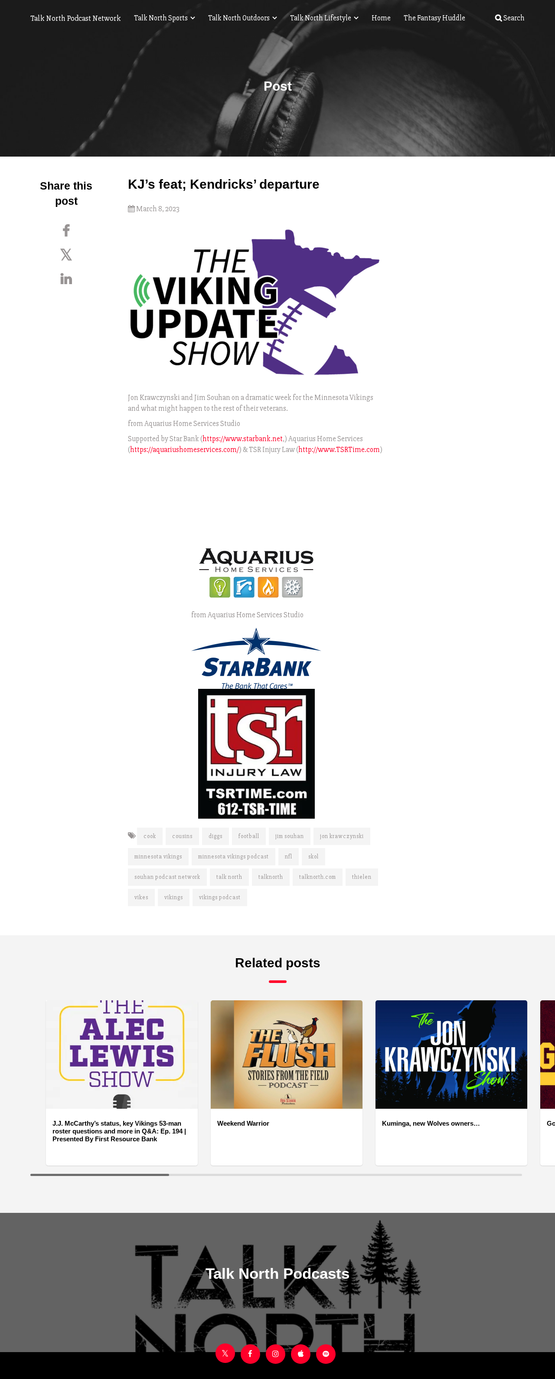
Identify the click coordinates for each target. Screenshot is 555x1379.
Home (381, 18)
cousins (182, 836)
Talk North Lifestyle (321, 18)
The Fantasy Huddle (434, 18)
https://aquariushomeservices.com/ (184, 449)
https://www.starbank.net (242, 438)
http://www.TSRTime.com (339, 449)
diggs (215, 836)
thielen (362, 877)
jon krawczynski (342, 836)
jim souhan (289, 836)
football (248, 836)
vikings (173, 897)
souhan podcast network (167, 877)
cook (150, 836)
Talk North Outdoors (239, 18)
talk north (229, 877)
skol (313, 856)
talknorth (270, 877)
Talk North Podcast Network (75, 18)
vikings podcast (220, 897)
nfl (288, 856)
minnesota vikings (158, 856)
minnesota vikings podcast (233, 856)
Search (513, 18)
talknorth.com (317, 877)
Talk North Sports (161, 18)
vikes (141, 897)
